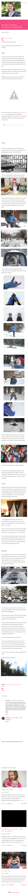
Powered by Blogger (14, 892)
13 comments (9, 845)
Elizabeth (7, 717)
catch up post (8, 684)
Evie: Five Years (6, 871)
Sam (20, 684)
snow (3, 686)
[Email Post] (2, 689)
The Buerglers (7, 2)
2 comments (9, 803)
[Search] (22, 2)
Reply (6, 714)
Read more (23, 803)
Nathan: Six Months (7, 789)
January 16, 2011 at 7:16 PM (16, 717)
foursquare (16, 684)
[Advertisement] (14, 753)
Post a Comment (10, 884)
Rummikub (18, 532)
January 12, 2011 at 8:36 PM (17, 700)
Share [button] (3, 690)
